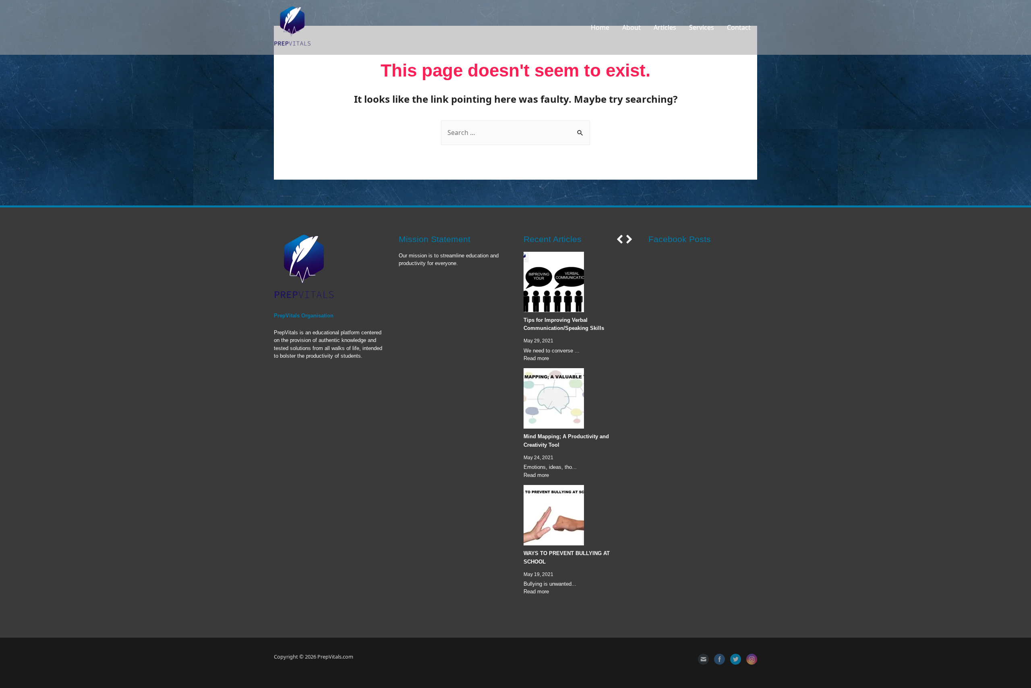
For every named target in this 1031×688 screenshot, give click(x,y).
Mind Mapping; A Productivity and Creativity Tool (566, 440)
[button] (619, 239)
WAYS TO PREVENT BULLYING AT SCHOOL (567, 557)
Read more (536, 358)
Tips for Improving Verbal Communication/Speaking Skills (564, 324)
